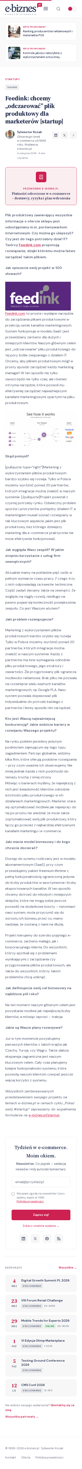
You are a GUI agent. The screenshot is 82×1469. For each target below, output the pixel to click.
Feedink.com (30, 245)
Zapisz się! (41, 1215)
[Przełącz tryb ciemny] (72, 8)
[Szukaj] (58, 9)
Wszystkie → (68, 1267)
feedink (12, 87)
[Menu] (45, 9)
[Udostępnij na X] (64, 135)
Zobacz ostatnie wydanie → (41, 1226)
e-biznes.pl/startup (44, 1115)
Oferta (25, 1457)
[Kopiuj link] (73, 135)
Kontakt (10, 1457)
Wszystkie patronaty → (22, 1416)
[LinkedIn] (23, 1238)
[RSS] (59, 1238)
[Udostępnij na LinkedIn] (55, 135)
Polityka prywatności (30, 1201)
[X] (35, 1238)
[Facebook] (47, 1238)
